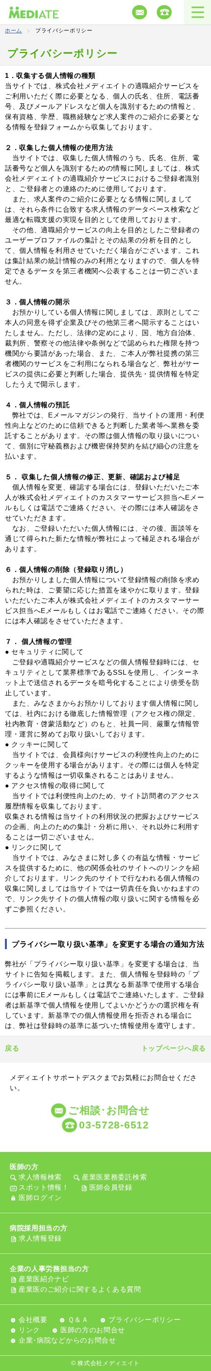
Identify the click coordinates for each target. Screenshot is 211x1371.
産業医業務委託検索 (114, 1177)
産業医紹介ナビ (44, 1279)
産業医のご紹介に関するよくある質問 (80, 1289)
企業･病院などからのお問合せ (67, 1340)
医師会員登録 (110, 1187)
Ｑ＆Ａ (78, 1319)
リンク (29, 1330)
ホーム (13, 30)
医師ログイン (40, 1197)
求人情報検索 (40, 1177)
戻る (12, 1048)
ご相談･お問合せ (109, 1110)
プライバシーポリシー (144, 1319)
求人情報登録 (40, 1238)
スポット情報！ (44, 1187)
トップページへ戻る (173, 1048)
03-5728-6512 (114, 1124)
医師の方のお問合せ (92, 1330)
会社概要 (33, 1319)
